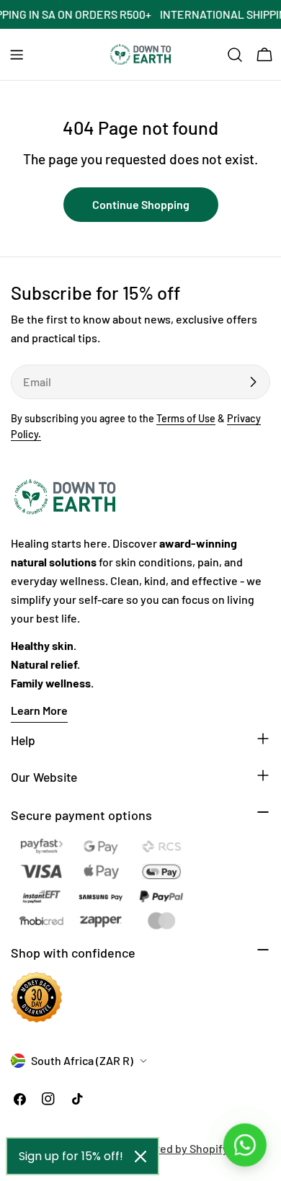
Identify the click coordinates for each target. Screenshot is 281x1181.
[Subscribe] (253, 382)
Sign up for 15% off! (71, 1156)
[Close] (140, 1156)
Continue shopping (140, 204)
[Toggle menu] (16, 54)
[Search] (234, 54)
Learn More (39, 710)
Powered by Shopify (178, 1148)
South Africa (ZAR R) (82, 1060)
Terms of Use (185, 418)
